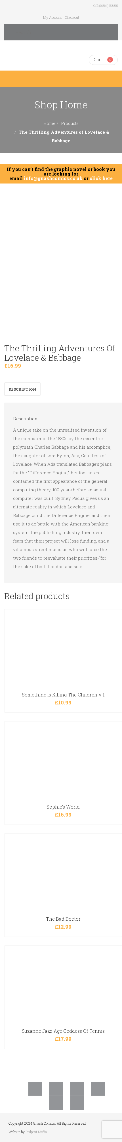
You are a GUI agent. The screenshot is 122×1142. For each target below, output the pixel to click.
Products (70, 123)
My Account (52, 17)
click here (101, 178)
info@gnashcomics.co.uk (53, 178)
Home (49, 123)
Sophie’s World (63, 807)
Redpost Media (36, 1131)
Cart (98, 59)
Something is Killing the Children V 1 (63, 695)
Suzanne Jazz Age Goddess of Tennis (63, 1031)
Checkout (72, 17)
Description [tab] (22, 389)
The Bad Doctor (63, 919)
